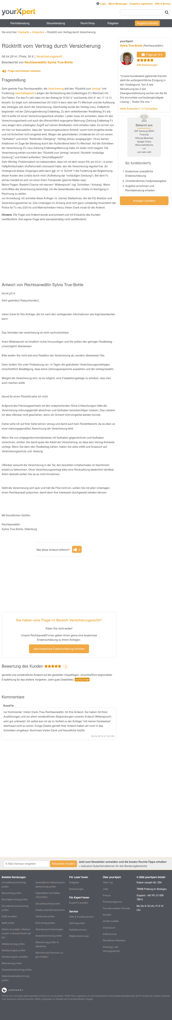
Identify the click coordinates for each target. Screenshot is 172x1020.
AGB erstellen (9, 916)
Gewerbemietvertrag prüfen (17, 969)
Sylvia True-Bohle (131, 45)
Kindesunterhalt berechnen (50, 910)
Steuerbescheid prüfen (47, 903)
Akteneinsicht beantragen (49, 929)
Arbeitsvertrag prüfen (13, 944)
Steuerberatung (56, 23)
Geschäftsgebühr (25, 93)
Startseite (23, 32)
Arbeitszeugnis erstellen (15, 956)
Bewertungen (76, 889)
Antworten (38, 32)
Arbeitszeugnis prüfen (14, 950)
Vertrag (96, 88)
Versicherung (56, 88)
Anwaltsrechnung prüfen (48, 935)
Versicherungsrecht (49, 56)
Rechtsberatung (19, 23)
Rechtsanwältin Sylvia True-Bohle (49, 62)
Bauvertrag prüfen (11, 893)
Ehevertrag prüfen (45, 923)
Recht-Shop (87, 23)
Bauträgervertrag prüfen (15, 899)
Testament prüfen (45, 916)
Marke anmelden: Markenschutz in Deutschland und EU (16, 933)
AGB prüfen (8, 923)
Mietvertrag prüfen (12, 963)
